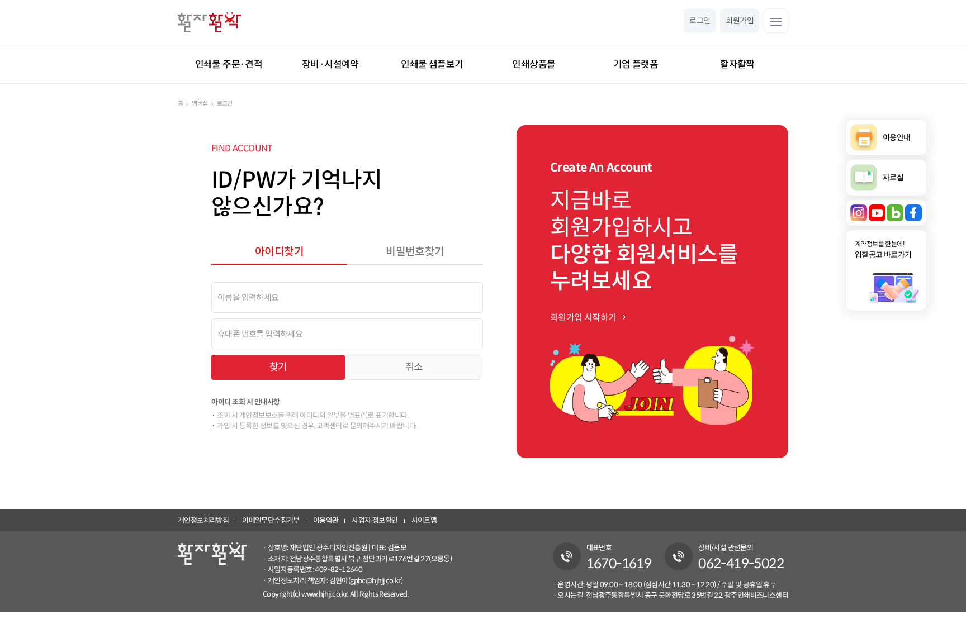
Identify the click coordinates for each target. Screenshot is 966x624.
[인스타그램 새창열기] (858, 212)
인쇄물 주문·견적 (229, 64)
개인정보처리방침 (203, 520)
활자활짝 (737, 64)
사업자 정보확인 (374, 520)
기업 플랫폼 (635, 64)
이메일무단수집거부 (271, 520)
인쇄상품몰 (533, 64)
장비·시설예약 (330, 64)
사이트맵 (424, 520)
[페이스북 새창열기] (913, 212)
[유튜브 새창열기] (877, 212)
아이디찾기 (279, 251)
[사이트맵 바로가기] (776, 20)
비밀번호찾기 (415, 251)
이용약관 (326, 520)
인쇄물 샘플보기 (432, 64)
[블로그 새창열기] (895, 212)
